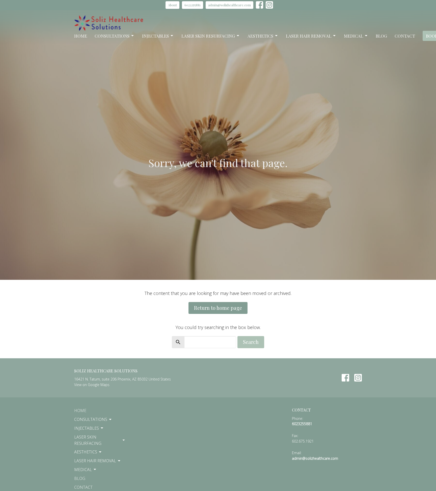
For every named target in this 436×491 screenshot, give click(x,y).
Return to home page (218, 307)
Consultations (112, 36)
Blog (381, 36)
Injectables (155, 36)
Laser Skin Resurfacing (208, 36)
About (172, 5)
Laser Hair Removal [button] (95, 460)
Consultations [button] (90, 419)
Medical (353, 36)
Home (80, 36)
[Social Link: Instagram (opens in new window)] (269, 5)
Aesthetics (260, 36)
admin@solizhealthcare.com (229, 5)
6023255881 (192, 5)
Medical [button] (83, 469)
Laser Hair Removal (308, 36)
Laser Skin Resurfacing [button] (87, 440)
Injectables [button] (86, 428)
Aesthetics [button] (85, 452)
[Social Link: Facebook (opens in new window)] (259, 5)
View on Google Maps (92, 384)
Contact (405, 36)
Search (251, 341)
